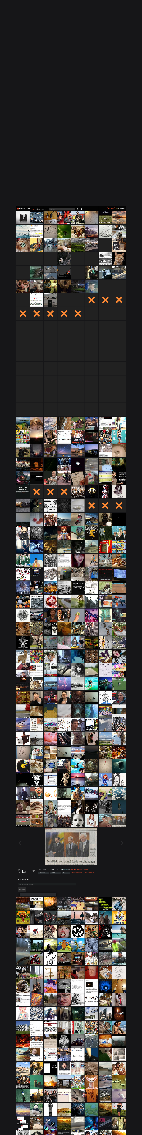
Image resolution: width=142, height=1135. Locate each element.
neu (33, 3)
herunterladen (78, 664)
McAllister (41, 667)
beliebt (38, 3)
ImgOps (65, 664)
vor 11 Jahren (42, 664)
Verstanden (126, 1131)
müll (42, 3)
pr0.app (111, 2)
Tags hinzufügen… (90, 667)
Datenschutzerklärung (65, 1132)
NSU (64, 667)
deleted (52, 664)
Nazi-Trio (53, 667)
